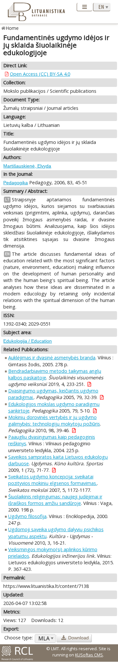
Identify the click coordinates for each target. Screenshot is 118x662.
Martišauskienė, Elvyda (27, 166)
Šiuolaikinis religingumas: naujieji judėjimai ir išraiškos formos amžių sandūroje (55, 499)
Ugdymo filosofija (27, 516)
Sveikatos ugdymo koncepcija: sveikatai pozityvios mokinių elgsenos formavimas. (52, 479)
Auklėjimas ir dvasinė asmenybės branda (51, 357)
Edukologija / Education (27, 341)
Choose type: (18, 637)
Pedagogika (15, 182)
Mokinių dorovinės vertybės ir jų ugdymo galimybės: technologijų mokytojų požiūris (54, 420)
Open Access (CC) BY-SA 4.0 (40, 74)
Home (12, 28)
